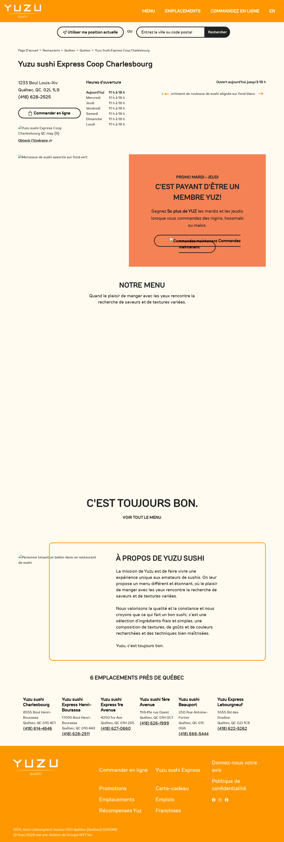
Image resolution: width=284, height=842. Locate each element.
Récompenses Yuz (120, 810)
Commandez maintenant (210, 244)
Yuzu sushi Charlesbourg (36, 702)
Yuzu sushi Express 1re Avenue (112, 704)
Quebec (85, 50)
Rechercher (217, 32)
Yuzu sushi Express (178, 770)
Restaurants (51, 50)
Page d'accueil (28, 50)
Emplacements (183, 11)
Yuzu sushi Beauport (189, 702)
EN (272, 11)
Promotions (112, 788)
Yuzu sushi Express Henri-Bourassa (76, 704)
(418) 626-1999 (154, 723)
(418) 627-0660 (116, 728)
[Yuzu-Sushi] (22, 10)
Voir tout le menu (142, 517)
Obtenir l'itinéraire (33, 140)
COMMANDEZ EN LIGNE (235, 11)
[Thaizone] (35, 766)
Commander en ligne (52, 113)
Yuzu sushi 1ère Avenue (155, 702)
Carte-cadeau (172, 788)
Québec (69, 50)
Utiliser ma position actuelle (92, 32)
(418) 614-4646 (37, 728)
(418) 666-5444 (194, 733)
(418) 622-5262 (232, 728)
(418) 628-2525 (34, 97)
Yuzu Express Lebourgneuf (230, 702)
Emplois (165, 799)
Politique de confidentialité (229, 784)
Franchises (168, 810)
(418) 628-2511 (76, 733)
